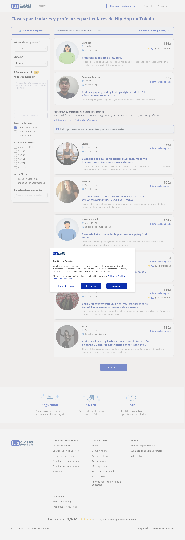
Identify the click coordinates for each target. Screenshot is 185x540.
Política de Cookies (116, 276)
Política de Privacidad (62, 278)
